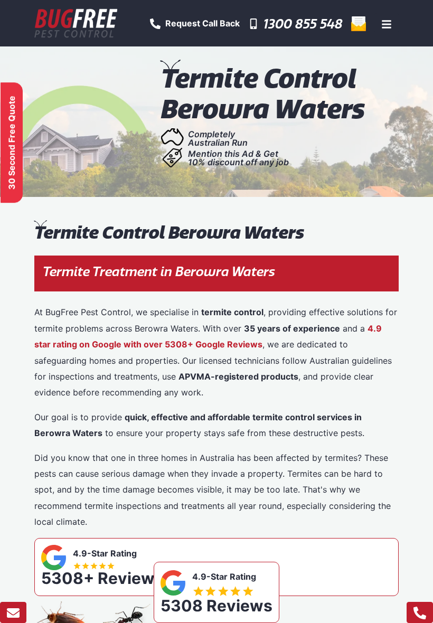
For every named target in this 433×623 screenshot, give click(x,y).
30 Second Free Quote (11, 143)
